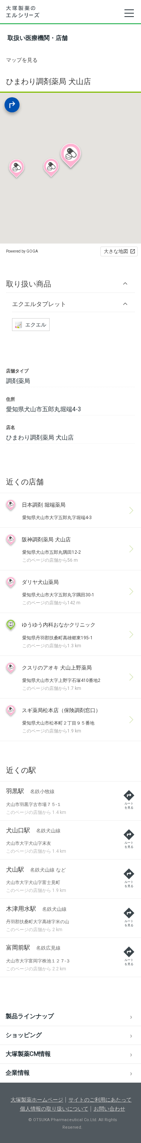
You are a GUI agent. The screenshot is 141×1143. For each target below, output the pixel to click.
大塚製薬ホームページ (37, 1100)
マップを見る (22, 60)
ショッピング (24, 1035)
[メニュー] (129, 13)
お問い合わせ (109, 1109)
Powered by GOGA (22, 251)
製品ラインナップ (30, 1016)
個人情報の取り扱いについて (54, 1109)
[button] (70, 283)
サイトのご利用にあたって (100, 1100)
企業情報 (18, 1072)
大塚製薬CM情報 (28, 1053)
